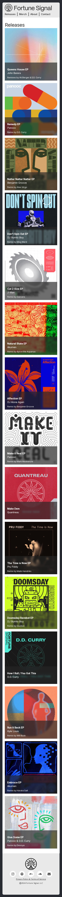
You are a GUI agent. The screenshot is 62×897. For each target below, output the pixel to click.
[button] (13, 874)
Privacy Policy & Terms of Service (31, 879)
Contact (45, 14)
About (33, 14)
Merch (23, 14)
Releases (10, 14)
